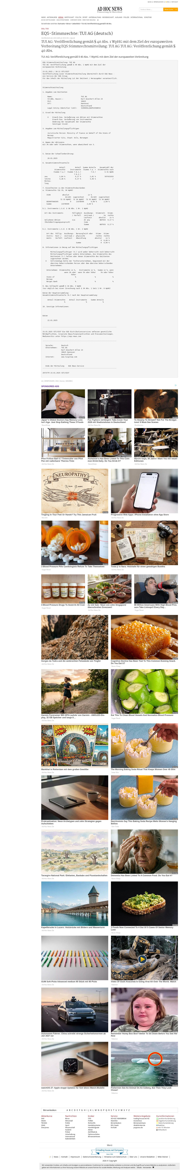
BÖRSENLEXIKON (159, 2)
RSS (168, 2)
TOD (47, 29)
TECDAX (44, 1123)
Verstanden (147, 1167)
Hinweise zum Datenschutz (115, 1157)
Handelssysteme (94, 1125)
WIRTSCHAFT (69, 17)
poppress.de (138, 1127)
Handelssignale (93, 1127)
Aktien (90, 1130)
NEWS (43, 17)
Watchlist (114, 1121)
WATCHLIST (174, 2)
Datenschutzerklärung (92, 1157)
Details (139, 1167)
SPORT (84, 17)
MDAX (43, 1121)
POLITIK (78, 17)
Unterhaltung (70, 1134)
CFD (89, 1118)
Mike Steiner (163, 1157)
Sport (67, 1125)
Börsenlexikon (49, 1110)
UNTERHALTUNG (95, 17)
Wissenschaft (70, 1127)
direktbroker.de (139, 1125)
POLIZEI (126, 17)
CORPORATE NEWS (75, 20)
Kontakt (114, 1127)
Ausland (68, 1130)
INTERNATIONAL (137, 17)
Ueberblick (76, 23)
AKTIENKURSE (52, 17)
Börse (68, 23)
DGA (42, 29)
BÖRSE (60, 17)
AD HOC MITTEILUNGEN (48, 20)
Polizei (67, 1132)
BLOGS (150, 2)
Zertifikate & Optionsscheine (93, 1133)
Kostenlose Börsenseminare (140, 1122)
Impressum (75, 1157)
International (70, 1136)
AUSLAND (118, 17)
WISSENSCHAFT (108, 17)
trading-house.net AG (141, 1118)
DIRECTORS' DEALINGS (88, 20)
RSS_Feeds (115, 1125)
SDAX (43, 1125)
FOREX (90, 1121)
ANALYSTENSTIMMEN (63, 20)
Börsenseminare (94, 1136)
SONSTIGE (148, 17)
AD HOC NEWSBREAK (118, 1118)
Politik (67, 1123)
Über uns (133, 1157)
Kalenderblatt (70, 1139)
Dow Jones (45, 1127)
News (56, 1157)
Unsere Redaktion (147, 1157)
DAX (42, 1118)
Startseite (61, 23)
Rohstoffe (91, 1123)
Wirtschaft (69, 1121)
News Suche (169, 9)
